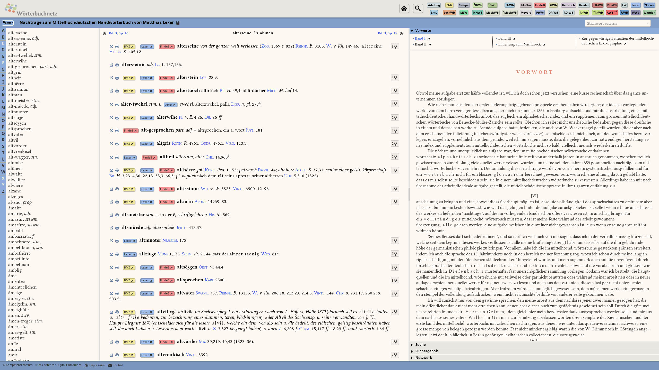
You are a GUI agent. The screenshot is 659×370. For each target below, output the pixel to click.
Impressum (97, 365)
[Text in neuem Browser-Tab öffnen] (428, 38)
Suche (420, 344)
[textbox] (618, 23)
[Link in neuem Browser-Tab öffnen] (132, 47)
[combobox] (618, 23)
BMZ (127, 47)
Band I (420, 38)
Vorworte (423, 30)
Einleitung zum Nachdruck (519, 44)
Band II (420, 44)
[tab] (534, 31)
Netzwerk (423, 357)
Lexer (145, 47)
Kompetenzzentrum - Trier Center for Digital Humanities (43, 365)
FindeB (164, 47)
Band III (504, 38)
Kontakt (117, 365)
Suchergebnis (426, 351)
